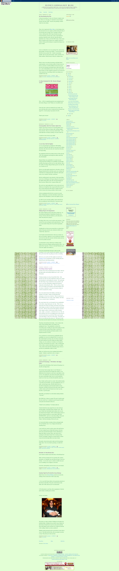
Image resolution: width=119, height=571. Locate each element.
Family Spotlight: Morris (70, 143)
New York (68, 170)
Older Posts (62, 541)
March (70, 90)
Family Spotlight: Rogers (70, 144)
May (69, 87)
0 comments (53, 467)
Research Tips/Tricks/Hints (70, 175)
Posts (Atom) (46, 543)
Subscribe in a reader (70, 300)
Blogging (44, 76)
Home (41, 12)
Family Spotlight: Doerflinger (53, 204)
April (70, 89)
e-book (67, 136)
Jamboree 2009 (68, 158)
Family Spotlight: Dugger (70, 139)
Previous (69, 213)
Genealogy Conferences (70, 150)
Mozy (51, 29)
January (70, 113)
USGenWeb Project (69, 179)
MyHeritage (68, 168)
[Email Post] (57, 75)
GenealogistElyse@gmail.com (71, 225)
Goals (67, 153)
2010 (69, 73)
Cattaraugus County (69, 126)
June (69, 86)
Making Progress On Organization (46, 210)
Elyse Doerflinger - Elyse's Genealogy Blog (66, 554)
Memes (67, 162)
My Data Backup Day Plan (45, 16)
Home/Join (69, 212)
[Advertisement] (74, 31)
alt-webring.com (71, 215)
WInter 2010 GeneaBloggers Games (72, 182)
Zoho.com (68, 186)
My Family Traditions (70, 167)
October (70, 79)
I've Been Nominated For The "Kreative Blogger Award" (50, 81)
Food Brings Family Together (45, 269)
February (70, 92)
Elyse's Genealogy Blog (59, 5)
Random (72, 213)
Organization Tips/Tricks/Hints (53, 76)
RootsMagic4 (68, 177)
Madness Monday (69, 161)
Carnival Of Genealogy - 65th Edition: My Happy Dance (50, 362)
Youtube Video (68, 185)
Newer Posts (41, 541)
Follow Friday (68, 146)
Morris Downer (68, 164)
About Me (45, 12)
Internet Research (69, 157)
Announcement (68, 121)
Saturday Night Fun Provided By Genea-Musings (50, 473)
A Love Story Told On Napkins (46, 144)
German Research (69, 151)
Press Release (68, 174)
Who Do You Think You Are (71, 181)
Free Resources (68, 147)
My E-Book (51, 12)
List (72, 212)
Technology (68, 178)
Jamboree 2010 (68, 160)
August (70, 82)
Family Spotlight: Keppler (44, 448)
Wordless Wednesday (69, 184)
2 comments (53, 75)
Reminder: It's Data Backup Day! (46, 452)
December (70, 76)
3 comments (53, 262)
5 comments (53, 137)
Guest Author (68, 154)
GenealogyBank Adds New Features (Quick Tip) (50, 125)
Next (74, 212)
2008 (69, 115)
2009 (69, 75)
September (70, 81)
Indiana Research (69, 155)
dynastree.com (68, 134)
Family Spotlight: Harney (70, 140)
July (69, 84)
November (70, 78)
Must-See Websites (50, 138)
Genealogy (68, 148)
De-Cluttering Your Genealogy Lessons (72, 130)
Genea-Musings (51, 474)
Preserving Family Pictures (70, 172)
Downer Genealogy (69, 133)
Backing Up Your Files (70, 122)
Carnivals (49, 447)
